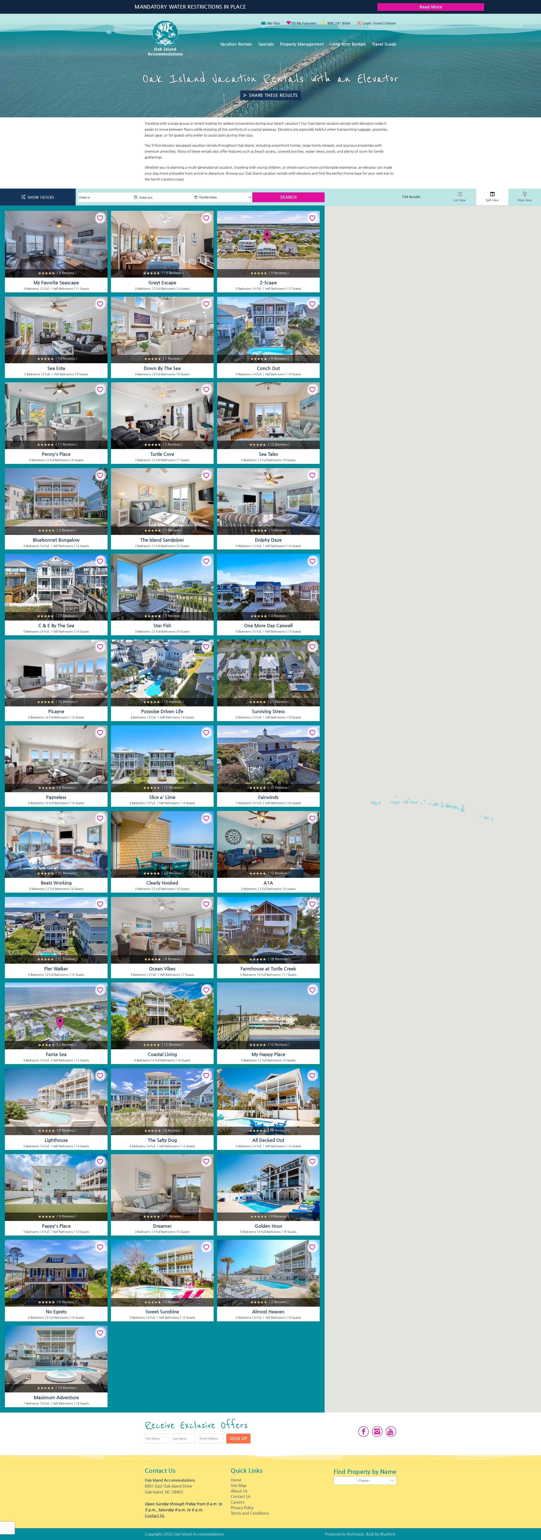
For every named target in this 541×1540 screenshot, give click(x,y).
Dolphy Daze (268, 540)
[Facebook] (363, 1431)
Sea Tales (268, 454)
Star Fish (162, 625)
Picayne (56, 711)
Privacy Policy (242, 1507)
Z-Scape (268, 282)
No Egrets (56, 1311)
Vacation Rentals (236, 44)
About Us (239, 1491)
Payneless (56, 797)
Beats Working (56, 882)
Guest (378, 23)
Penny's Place (56, 454)
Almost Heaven (268, 1311)
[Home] (165, 38)
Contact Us (154, 1515)
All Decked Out (268, 1140)
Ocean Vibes (162, 968)
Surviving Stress (268, 711)
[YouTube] (391, 1431)
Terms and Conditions (250, 1513)
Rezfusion (355, 1534)
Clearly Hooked (162, 882)
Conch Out (268, 368)
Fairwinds (268, 797)
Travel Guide (384, 44)
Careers (237, 1502)
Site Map (238, 1485)
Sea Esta (56, 368)
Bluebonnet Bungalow (56, 540)
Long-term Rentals (348, 44)
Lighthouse (56, 1140)
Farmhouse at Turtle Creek (268, 968)
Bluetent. (388, 1534)
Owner (390, 23)
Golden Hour (268, 1226)
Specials (266, 44)
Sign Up (238, 1438)
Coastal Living (162, 1054)
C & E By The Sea (56, 625)
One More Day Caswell (268, 625)
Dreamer (162, 1226)
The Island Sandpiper (162, 540)
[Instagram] (377, 1431)
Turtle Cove (162, 454)
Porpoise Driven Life (162, 711)
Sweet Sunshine (162, 1311)
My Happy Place (268, 1054)
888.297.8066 (339, 23)
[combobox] (365, 1481)
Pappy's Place (56, 1226)
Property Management (302, 44)
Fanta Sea (56, 1054)
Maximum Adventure (56, 1397)
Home (236, 1480)
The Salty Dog (162, 1140)
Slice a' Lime (162, 797)
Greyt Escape (162, 282)
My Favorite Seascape (56, 282)
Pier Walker (56, 968)
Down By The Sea (162, 368)
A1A (268, 882)
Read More (430, 6)
